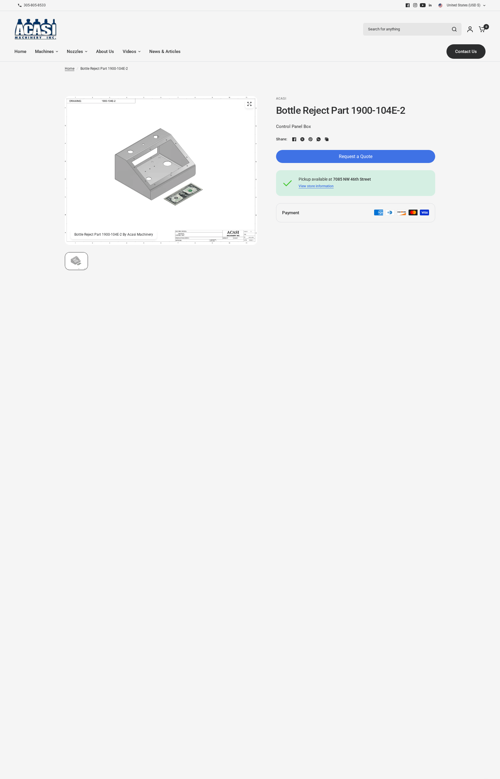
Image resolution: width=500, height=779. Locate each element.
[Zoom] (249, 104)
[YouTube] (423, 5)
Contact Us (466, 51)
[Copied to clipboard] (326, 139)
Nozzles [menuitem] (75, 51)
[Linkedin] (430, 5)
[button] (76, 261)
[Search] (454, 29)
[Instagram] (415, 5)
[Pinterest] (310, 139)
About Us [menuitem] (105, 51)
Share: (281, 139)
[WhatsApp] (318, 139)
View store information (316, 186)
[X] (302, 139)
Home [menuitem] (20, 51)
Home (69, 69)
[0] (481, 29)
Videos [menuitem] (129, 51)
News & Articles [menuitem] (165, 51)
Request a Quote (355, 156)
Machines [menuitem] (44, 51)
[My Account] (470, 29)
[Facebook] (407, 5)
